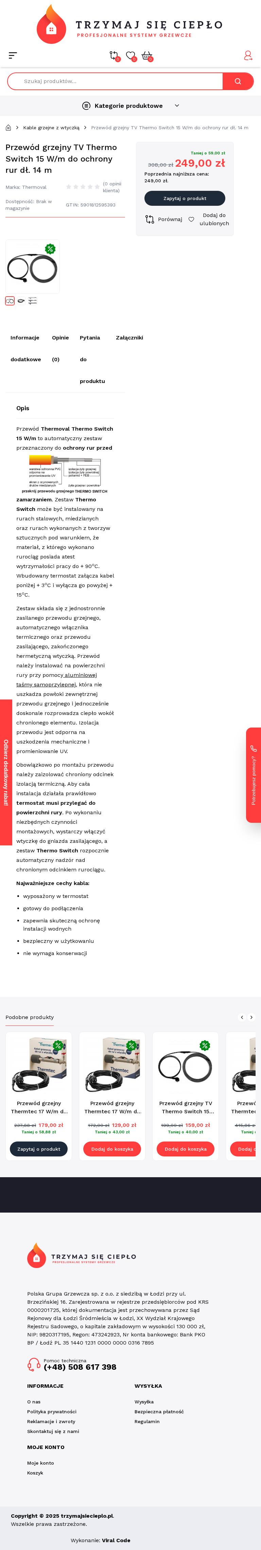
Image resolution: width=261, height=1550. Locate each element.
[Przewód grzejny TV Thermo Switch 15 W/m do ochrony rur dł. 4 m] (185, 1065)
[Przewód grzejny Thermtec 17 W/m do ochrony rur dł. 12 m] (39, 1065)
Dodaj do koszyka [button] (112, 1149)
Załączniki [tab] (129, 337)
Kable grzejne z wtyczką (51, 127)
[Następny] (251, 1017)
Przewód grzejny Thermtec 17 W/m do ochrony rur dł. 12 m (39, 1111)
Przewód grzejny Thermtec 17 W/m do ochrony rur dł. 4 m (112, 1111)
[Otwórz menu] (12, 55)
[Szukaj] (238, 81)
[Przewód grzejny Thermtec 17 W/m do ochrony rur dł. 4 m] (112, 1065)
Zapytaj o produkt (184, 198)
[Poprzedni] (242, 1017)
